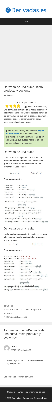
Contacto (11, 392)
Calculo (9, 306)
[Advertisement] (26, 52)
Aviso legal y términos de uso (31, 392)
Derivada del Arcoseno (16, 317)
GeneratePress (41, 398)
